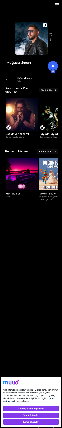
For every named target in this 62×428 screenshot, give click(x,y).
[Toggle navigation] (57, 5)
